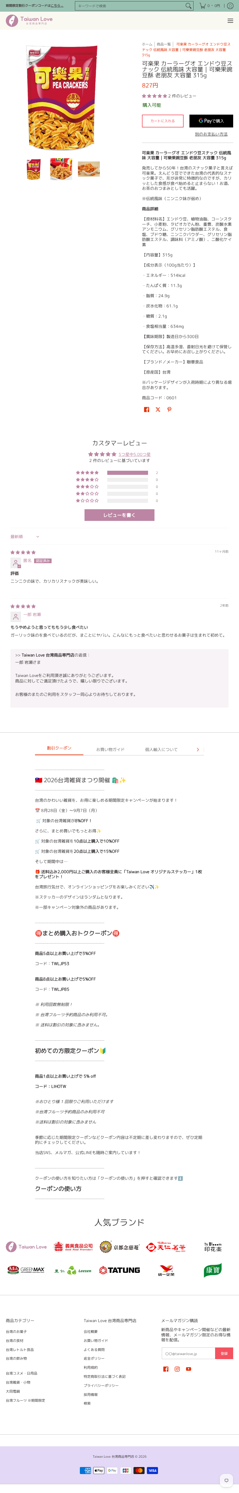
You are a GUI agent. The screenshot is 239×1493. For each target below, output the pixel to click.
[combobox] (129, 5)
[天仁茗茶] (166, 1247)
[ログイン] (230, 6)
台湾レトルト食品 (20, 1349)
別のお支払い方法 (211, 134)
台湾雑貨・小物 (18, 1382)
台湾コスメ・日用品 (21, 1373)
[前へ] (9, 96)
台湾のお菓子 (16, 1331)
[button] (155, 96)
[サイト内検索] (188, 5)
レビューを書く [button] (119, 515)
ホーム (147, 44)
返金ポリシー (94, 1358)
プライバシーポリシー (101, 1385)
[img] (23, 552)
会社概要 (91, 1331)
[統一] (166, 1270)
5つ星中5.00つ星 (135, 454)
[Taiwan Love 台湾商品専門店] (29, 21)
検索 (87, 1403)
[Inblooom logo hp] (212, 1247)
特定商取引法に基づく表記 (105, 1376)
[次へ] (112, 96)
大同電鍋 (13, 1391)
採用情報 (91, 1394)
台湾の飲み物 (16, 1358)
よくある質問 (94, 1349)
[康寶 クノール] (212, 1270)
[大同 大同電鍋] (119, 1270)
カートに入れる (162, 120)
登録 (224, 1353)
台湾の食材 (14, 1340)
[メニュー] (230, 21)
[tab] (59, 750)
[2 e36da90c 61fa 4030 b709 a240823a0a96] (72, 1270)
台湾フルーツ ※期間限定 (25, 1400)
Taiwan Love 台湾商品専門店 (113, 1457)
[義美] (72, 1247)
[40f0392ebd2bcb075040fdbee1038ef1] (119, 1247)
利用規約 (91, 1367)
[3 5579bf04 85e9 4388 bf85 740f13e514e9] (26, 1270)
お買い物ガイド (96, 1340)
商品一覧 (164, 44)
